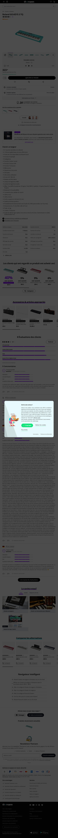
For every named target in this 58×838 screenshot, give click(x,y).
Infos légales (36, 434)
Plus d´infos (24, 430)
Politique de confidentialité (46, 434)
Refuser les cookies (40, 425)
